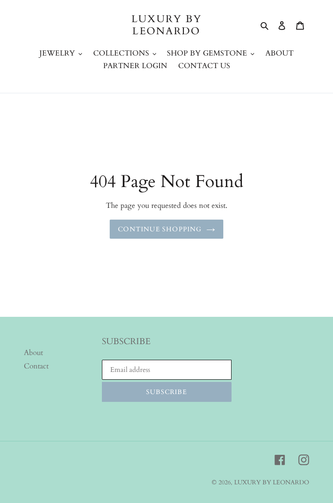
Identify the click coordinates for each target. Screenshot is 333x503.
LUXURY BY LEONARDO (166, 25)
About (33, 353)
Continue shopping (160, 229)
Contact (36, 366)
